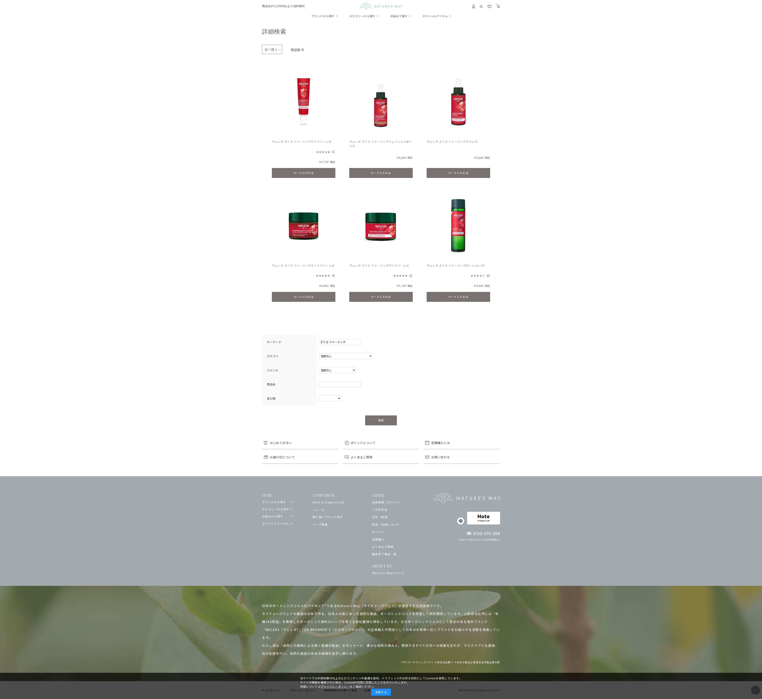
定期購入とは (440, 443)
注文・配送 (379, 517)
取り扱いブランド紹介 (328, 517)
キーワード (274, 342)
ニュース (319, 510)
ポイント (378, 532)
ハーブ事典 (320, 524)
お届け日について (282, 457)
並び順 (271, 398)
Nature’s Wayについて (388, 573)
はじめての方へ (281, 443)
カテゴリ (273, 356)
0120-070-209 (486, 533)
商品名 (271, 384)
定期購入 (378, 539)
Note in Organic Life (328, 502)
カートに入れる (303, 173)
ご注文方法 (379, 510)
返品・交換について (386, 524)
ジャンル (272, 370)
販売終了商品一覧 (384, 554)
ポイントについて (363, 443)
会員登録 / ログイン (385, 502)
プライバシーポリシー (335, 686)
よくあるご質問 (361, 457)
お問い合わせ (440, 457)
